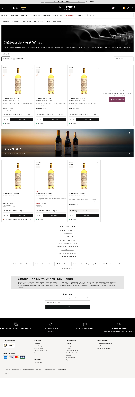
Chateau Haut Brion (92, 282)
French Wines (26, 22)
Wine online (5, 22)
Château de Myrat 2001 (77, 98)
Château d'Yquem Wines (67, 240)
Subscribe (67, 307)
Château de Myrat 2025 (11, 193)
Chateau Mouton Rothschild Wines (67, 246)
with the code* (63, 2)
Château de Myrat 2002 (11, 98)
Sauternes (11, 100)
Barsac (69, 283)
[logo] (68, 8)
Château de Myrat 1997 (43, 98)
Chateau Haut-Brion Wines (67, 237)
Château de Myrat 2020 (44, 193)
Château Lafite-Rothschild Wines (67, 243)
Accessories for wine (40, 350)
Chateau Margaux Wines (67, 230)
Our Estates (6, 369)
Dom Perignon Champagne (67, 253)
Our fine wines (15, 22)
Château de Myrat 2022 (77, 193)
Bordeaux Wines (38, 22)
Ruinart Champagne (68, 250)
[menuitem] (4, 15)
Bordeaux (5, 100)
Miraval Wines (67, 233)
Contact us (69, 343)
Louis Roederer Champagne (67, 256)
